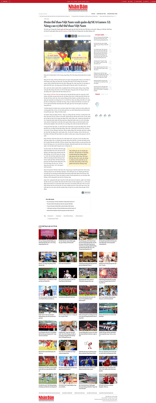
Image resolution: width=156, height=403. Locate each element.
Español (83, 1)
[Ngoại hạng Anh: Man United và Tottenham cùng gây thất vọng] (88, 273)
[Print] (75, 36)
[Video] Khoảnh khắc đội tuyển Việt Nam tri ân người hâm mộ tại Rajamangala (87, 298)
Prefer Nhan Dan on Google (85, 36)
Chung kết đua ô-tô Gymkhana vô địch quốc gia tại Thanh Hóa (48, 280)
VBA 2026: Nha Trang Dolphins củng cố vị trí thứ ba (67, 386)
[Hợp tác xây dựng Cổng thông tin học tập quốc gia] (48, 257)
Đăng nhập (154, 1)
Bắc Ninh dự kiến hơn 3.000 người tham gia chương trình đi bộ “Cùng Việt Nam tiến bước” (88, 387)
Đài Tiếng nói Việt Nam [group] (92, 393)
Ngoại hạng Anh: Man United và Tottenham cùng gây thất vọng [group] (109, 16)
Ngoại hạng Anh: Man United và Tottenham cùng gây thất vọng (86, 280)
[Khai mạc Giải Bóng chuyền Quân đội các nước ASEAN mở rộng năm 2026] (108, 345)
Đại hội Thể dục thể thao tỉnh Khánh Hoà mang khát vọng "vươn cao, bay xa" (107, 334)
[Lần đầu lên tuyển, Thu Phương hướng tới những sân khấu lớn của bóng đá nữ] (48, 379)
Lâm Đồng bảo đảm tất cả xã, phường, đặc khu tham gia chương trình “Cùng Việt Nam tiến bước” (47, 334)
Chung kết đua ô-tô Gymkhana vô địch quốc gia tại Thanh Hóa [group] (52, 16)
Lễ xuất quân (58, 215)
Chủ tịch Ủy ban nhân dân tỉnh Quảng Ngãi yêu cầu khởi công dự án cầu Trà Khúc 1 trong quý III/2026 (101, 88)
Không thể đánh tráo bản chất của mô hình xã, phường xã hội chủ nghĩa (101, 82)
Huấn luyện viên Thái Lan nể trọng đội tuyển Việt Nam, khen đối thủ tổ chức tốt (48, 369)
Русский (79, 1)
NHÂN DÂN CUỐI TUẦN (101, 13)
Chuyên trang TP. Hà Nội (53, 218)
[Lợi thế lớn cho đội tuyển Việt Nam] (68, 290)
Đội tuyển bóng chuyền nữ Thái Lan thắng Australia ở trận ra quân (87, 368)
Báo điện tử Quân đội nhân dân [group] (106, 393)
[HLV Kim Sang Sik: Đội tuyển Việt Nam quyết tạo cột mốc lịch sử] (68, 361)
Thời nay (93, 13)
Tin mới (131, 1)
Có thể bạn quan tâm (48, 226)
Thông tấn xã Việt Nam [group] (80, 393)
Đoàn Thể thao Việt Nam (54, 94)
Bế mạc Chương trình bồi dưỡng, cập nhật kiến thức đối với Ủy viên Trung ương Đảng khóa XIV (101, 39)
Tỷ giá (102, 94)
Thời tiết (97, 94)
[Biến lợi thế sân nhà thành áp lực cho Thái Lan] (48, 345)
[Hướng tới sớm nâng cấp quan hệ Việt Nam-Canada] (108, 257)
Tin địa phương (139, 1)
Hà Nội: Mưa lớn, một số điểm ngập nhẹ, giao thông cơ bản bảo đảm (101, 45)
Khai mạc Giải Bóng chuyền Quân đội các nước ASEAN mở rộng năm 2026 (107, 352)
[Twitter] (69, 36)
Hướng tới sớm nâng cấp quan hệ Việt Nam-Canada (107, 264)
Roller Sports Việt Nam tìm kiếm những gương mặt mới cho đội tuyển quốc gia (47, 316)
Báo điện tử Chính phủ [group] (67, 393)
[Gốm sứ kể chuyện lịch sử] (68, 257)
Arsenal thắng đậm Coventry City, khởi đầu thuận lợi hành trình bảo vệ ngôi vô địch (88, 334)
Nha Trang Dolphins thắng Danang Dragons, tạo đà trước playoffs (107, 297)
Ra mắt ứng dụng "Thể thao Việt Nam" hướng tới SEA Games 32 (60, 201)
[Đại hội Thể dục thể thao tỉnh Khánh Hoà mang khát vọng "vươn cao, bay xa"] (108, 326)
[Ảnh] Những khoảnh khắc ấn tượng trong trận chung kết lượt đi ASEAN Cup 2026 (107, 281)
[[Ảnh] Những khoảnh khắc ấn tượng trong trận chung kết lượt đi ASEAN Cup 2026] (108, 273)
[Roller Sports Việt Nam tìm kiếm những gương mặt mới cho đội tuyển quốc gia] (48, 308)
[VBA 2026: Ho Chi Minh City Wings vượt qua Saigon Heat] (68, 345)
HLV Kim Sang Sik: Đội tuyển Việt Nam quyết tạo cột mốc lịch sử (68, 368)
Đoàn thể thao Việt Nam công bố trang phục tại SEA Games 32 (60, 210)
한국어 (87, 1)
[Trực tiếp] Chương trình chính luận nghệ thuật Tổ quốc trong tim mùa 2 (101, 68)
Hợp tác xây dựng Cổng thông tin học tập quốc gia (47, 264)
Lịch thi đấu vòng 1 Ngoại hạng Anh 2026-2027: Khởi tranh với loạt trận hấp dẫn (107, 369)
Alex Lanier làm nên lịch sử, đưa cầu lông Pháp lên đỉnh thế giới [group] (81, 16)
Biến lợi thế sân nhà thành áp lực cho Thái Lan (47, 352)
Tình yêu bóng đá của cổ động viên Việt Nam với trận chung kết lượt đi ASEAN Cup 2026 (88, 316)
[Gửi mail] (72, 36)
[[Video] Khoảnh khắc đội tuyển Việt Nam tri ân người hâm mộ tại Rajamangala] (88, 290)
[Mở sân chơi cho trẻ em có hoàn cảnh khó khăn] (108, 308)
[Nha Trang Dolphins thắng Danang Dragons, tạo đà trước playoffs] (108, 290)
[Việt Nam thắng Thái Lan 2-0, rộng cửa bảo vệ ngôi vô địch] (68, 308)
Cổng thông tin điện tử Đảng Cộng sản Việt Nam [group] (49, 393)
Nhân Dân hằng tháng (112, 13)
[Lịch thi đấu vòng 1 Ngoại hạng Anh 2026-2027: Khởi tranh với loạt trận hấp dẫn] (108, 361)
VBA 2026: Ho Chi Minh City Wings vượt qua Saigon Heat (67, 352)
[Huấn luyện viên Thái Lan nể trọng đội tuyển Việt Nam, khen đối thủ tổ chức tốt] (48, 361)
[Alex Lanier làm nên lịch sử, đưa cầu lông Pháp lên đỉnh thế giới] (68, 273)
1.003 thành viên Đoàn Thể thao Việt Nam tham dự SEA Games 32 (61, 208)
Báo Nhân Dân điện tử (78, 8)
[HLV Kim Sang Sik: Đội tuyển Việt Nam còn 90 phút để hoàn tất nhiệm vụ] (48, 290)
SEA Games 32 (65, 31)
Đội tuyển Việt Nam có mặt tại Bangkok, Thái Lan (106, 386)
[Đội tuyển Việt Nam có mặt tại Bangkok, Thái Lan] (108, 379)
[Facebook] (66, 36)
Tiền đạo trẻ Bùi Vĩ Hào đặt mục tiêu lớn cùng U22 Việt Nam (60, 203)
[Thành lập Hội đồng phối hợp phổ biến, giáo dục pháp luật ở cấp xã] (88, 257)
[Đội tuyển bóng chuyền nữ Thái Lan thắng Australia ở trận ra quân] (88, 361)
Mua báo (125, 1)
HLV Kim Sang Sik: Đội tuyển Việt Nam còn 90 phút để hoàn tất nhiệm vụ (48, 297)
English (68, 1)
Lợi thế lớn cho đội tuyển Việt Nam (67, 297)
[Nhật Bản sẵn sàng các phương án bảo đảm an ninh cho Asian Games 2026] (88, 345)
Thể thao (46, 19)
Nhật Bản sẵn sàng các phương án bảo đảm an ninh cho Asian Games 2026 (87, 352)
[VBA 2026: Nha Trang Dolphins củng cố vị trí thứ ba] (68, 379)
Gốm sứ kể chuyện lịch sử (65, 263)
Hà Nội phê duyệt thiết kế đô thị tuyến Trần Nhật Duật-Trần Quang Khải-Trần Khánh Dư (108, 242)
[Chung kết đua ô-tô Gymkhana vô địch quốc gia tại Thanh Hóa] (48, 273)
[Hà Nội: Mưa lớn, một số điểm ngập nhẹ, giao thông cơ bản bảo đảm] (68, 234)
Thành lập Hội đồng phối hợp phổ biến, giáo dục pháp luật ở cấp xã (88, 264)
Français (75, 1)
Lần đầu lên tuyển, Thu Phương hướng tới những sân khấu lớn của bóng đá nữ (48, 386)
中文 (72, 1)
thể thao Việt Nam (79, 215)
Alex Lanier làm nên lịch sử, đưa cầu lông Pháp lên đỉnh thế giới (67, 280)
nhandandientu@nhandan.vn (111, 400)
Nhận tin (147, 1)
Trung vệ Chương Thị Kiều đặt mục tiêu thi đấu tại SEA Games (60, 206)
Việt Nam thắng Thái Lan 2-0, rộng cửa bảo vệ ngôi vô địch (68, 315)
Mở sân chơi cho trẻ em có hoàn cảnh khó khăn (107, 315)
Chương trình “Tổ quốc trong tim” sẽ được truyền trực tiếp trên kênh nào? (100, 62)
